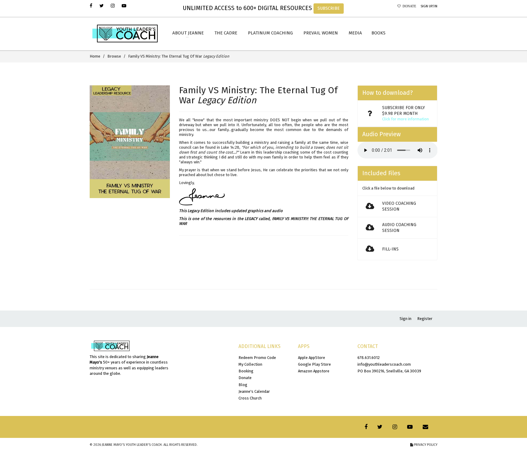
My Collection (250, 364)
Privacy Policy (425, 445)
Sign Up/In (429, 6)
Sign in (405, 318)
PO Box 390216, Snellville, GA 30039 (389, 371)
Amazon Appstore (313, 371)
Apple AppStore (311, 357)
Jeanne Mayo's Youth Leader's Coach (132, 445)
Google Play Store (314, 364)
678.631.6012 (368, 357)
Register (424, 318)
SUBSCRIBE (328, 8)
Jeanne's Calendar (254, 391)
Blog (242, 384)
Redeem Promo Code (257, 357)
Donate (408, 6)
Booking (245, 371)
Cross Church (250, 398)
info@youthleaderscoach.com (384, 364)
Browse (114, 56)
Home (95, 56)
